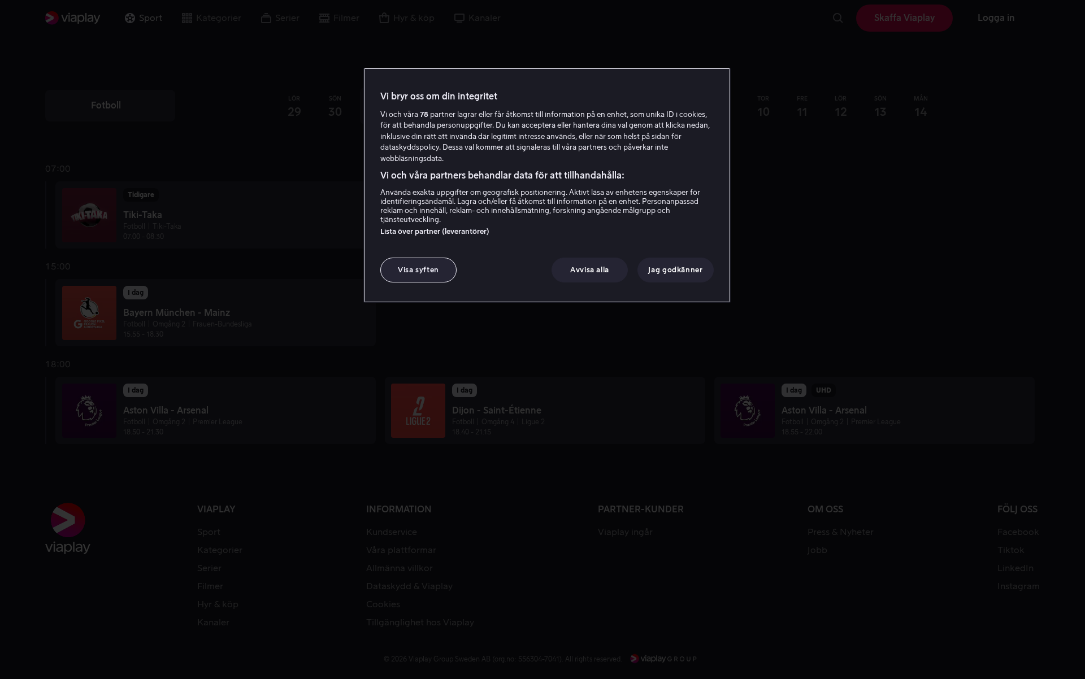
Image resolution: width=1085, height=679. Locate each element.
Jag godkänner (675, 269)
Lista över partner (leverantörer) (434, 231)
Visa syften (418, 269)
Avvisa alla (589, 269)
